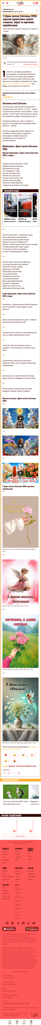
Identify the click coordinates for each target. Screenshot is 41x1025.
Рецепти (4, 871)
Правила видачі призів (19, 909)
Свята (16, 860)
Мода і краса (31, 849)
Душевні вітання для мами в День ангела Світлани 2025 (18, 94)
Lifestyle (19, 868)
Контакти (17, 912)
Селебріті (4, 854)
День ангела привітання (24, 766)
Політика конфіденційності (20, 896)
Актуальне (12, 766)
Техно (16, 876)
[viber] (18, 773)
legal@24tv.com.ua (9, 991)
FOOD (4, 868)
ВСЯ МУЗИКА (31, 871)
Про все (17, 871)
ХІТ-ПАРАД (30, 879)
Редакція (17, 918)
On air (30, 868)
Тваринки (17, 854)
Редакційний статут (18, 900)
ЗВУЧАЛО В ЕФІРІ (32, 876)
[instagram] (12, 923)
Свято (34, 766)
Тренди (30, 859)
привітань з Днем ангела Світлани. (20, 748)
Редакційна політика (18, 905)
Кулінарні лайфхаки (7, 876)
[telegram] (4, 773)
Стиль (29, 856)
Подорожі (17, 879)
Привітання (18, 874)
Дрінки (4, 874)
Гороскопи (18, 857)
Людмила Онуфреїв (7, 11)
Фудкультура (5, 879)
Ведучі (4, 888)
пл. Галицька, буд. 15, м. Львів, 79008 (15, 1003)
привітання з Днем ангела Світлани (17, 84)
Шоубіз (5, 849)
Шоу (3, 857)
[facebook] (9, 773)
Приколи (17, 851)
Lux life (5, 885)
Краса (29, 853)
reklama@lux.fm (8, 997)
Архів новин (18, 915)
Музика (4, 862)
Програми (5, 890)
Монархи (4, 851)
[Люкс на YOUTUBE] (7, 3)
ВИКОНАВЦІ (30, 874)
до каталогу (20, 836)
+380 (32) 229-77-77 (9, 978)
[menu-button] (3, 3)
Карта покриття (6, 896)
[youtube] (34, 923)
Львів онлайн (6, 899)
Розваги (5, 766)
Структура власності (18, 892)
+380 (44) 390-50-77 (9, 984)
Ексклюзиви (5, 860)
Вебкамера (5, 893)
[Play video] (20, 418)
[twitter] (14, 773)
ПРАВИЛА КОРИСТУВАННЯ (19, 888)
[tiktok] (28, 923)
